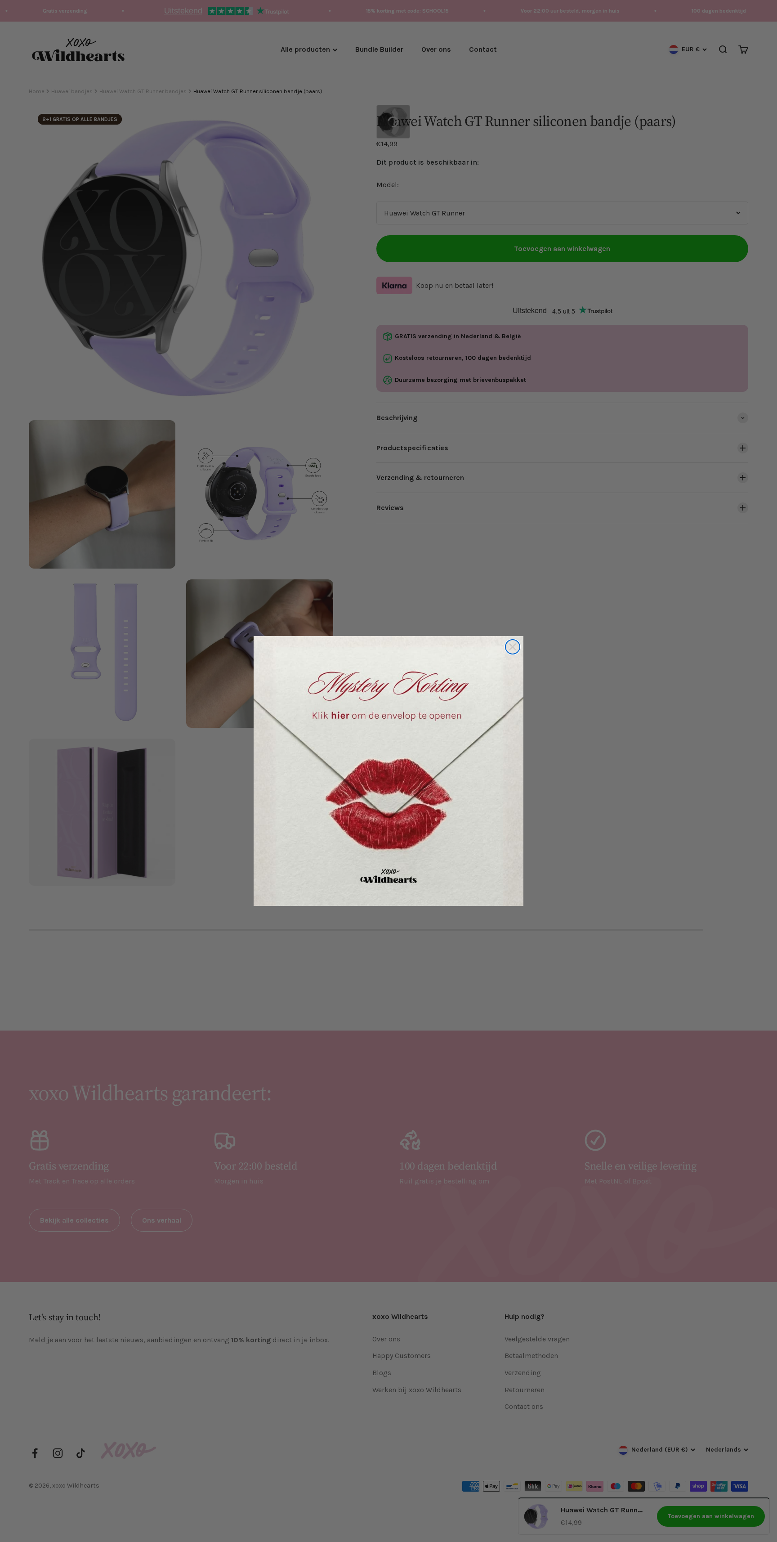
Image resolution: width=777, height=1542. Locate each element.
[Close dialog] (512, 647)
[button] (388, 771)
